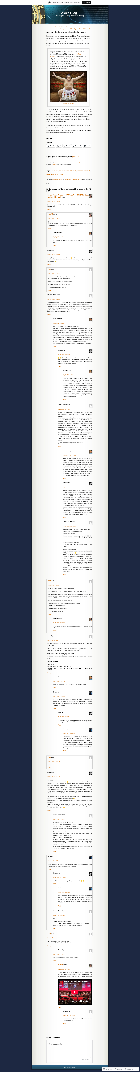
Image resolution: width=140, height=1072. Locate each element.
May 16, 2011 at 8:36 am (54, 585)
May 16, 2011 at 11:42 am (53, 640)
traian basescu (82, 171)
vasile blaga (50, 174)
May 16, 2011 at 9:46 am (64, 409)
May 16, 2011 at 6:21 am (53, 299)
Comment (85, 1059)
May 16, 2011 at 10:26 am (69, 487)
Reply (49, 209)
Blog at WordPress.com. (70, 1067)
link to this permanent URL (73, 179)
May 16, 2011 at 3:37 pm (59, 819)
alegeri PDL (54, 171)
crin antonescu (64, 171)
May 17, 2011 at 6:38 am (64, 969)
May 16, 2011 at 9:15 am (59, 323)
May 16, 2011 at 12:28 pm (59, 877)
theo (49, 269)
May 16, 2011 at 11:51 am (59, 681)
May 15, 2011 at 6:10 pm (54, 273)
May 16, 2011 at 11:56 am (54, 761)
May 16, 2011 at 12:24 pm (59, 696)
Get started (86, 2)
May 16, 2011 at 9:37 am (59, 237)
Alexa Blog (69, 13)
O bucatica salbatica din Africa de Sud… (58, 27)
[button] (68, 86)
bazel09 (50, 214)
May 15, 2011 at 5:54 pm (53, 254)
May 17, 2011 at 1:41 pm (69, 1015)
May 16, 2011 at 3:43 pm (59, 915)
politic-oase (76, 157)
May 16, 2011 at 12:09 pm (53, 776)
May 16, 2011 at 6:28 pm (53, 937)
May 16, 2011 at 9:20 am (59, 622)
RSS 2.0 (55, 164)
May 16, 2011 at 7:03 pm (59, 954)
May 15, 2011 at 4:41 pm (53, 201)
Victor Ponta (59, 174)
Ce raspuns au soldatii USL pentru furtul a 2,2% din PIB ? (76, 29)
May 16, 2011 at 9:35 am (69, 374)
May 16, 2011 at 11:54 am (69, 526)
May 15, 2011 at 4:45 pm (54, 218)
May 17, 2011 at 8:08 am (69, 733)
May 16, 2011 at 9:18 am (64, 354)
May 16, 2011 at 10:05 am (69, 455)
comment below (57, 179)
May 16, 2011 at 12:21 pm (54, 860)
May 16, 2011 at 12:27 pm (64, 716)
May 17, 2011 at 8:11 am (64, 892)
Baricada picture (68, 103)
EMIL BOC (72, 171)
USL (88, 171)
